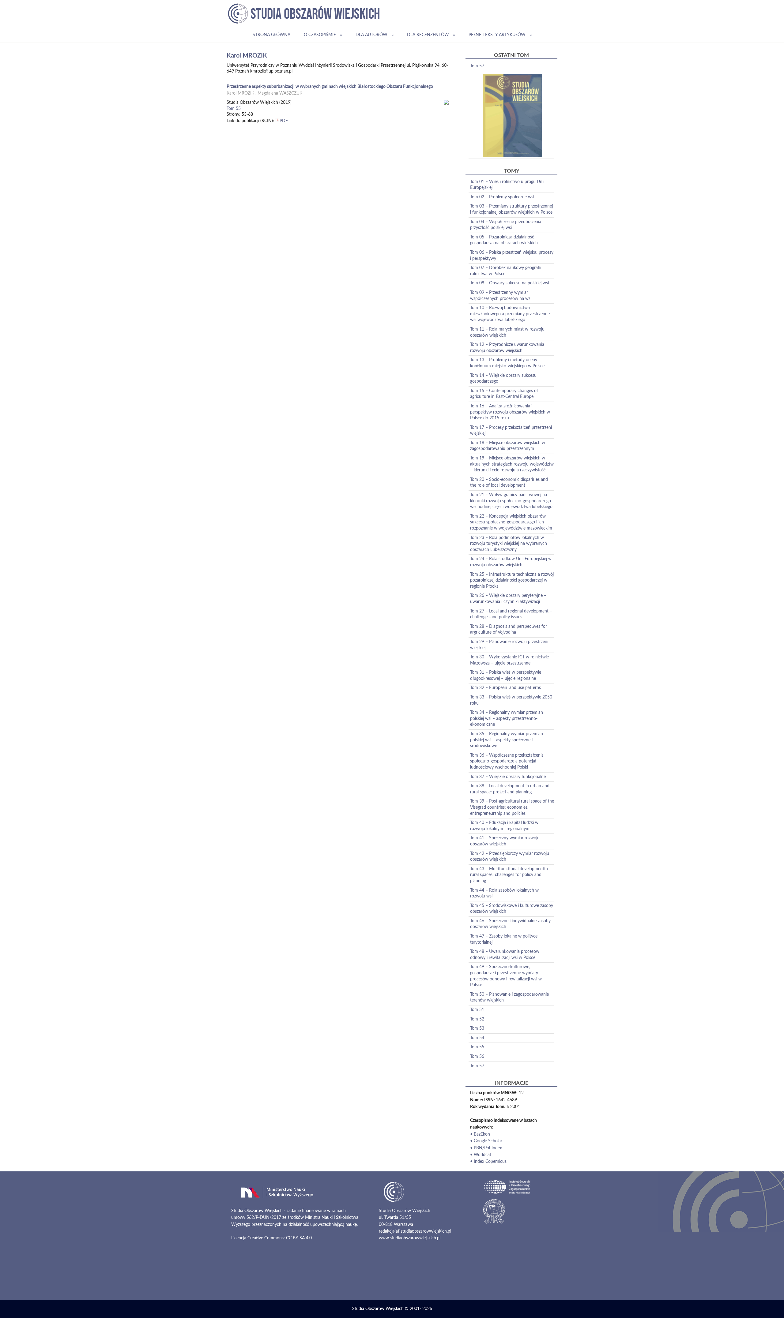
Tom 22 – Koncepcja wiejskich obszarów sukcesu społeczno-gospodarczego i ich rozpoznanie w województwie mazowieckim (511, 522)
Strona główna (271, 35)
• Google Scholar (486, 1141)
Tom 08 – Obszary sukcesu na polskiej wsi (509, 283)
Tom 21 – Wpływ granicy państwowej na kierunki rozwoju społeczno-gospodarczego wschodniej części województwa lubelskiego (511, 501)
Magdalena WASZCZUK (280, 93)
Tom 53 (477, 1028)
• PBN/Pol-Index (486, 1148)
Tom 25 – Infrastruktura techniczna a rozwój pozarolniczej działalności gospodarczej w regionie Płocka (512, 580)
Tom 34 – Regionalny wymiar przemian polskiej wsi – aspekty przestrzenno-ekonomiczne (506, 718)
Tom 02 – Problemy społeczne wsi (502, 197)
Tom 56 (477, 1056)
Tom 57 (477, 66)
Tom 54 (477, 1038)
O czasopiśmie (320, 35)
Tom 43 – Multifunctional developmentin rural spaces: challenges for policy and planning (509, 875)
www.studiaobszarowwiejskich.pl (409, 1238)
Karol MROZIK (240, 93)
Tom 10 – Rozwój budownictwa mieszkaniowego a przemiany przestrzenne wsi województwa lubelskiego (510, 314)
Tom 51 (477, 1010)
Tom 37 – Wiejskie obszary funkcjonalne (508, 777)
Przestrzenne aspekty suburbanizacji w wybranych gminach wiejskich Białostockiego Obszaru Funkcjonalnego (330, 86)
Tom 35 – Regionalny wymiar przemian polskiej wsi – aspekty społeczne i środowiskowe (506, 740)
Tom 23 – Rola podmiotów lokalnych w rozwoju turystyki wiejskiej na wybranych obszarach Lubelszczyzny (508, 544)
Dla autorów (371, 35)
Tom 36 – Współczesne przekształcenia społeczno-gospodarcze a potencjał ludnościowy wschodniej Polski (507, 761)
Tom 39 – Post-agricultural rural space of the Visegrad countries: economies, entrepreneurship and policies (512, 807)
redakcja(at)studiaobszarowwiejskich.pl (415, 1231)
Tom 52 (477, 1019)
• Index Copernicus (488, 1161)
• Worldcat (480, 1155)
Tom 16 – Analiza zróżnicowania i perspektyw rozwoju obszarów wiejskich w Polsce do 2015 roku (510, 412)
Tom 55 (234, 109)
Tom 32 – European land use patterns (505, 688)
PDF (284, 121)
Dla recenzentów (428, 35)
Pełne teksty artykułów (497, 35)
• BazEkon (480, 1134)
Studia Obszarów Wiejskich (378, 1309)
